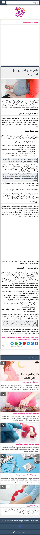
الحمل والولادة (27, 22)
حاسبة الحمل (35, 337)
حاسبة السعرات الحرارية (23, 339)
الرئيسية (36, 22)
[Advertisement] (20, 45)
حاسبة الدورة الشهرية (23, 337)
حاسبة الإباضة (11, 337)
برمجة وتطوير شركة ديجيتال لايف (20, 532)
